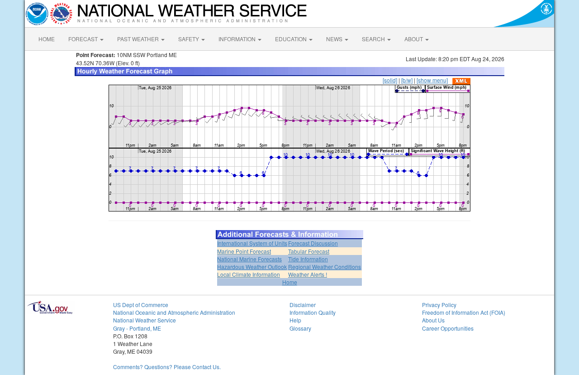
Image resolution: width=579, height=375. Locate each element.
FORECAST (83, 39)
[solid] (390, 80)
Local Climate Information (248, 274)
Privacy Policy (439, 304)
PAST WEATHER (138, 39)
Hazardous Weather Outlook (252, 266)
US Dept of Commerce (140, 304)
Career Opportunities (448, 328)
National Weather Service (144, 320)
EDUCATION (291, 39)
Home (289, 282)
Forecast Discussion (313, 243)
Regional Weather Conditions (324, 266)
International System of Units (252, 243)
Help (295, 320)
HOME (46, 39)
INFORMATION (237, 39)
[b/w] (407, 80)
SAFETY (189, 39)
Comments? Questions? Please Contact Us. (167, 366)
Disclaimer (303, 304)
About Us (433, 320)
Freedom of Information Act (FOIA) (463, 312)
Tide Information (308, 259)
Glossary (300, 328)
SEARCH (374, 39)
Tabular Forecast (308, 251)
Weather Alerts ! (307, 274)
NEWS (335, 39)
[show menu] (432, 80)
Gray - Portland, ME (137, 328)
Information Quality (313, 312)
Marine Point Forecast (244, 251)
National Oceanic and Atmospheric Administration (174, 312)
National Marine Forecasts (249, 259)
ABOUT (414, 39)
